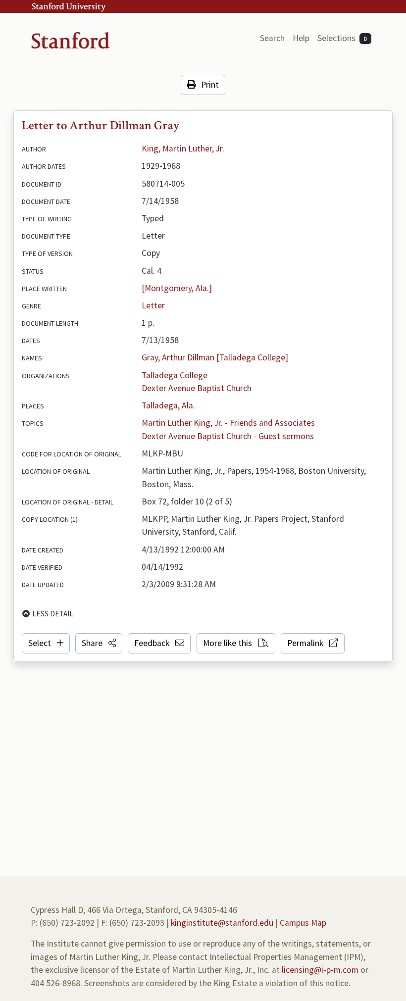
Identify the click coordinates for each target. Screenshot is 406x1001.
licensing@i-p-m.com (320, 969)
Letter (153, 305)
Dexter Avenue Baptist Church (197, 388)
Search (272, 38)
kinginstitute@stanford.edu (222, 922)
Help (301, 38)
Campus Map (303, 922)
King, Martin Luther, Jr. (183, 148)
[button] (98, 643)
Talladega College (174, 375)
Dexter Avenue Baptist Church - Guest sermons (228, 436)
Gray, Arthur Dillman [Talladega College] (215, 357)
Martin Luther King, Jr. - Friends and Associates (228, 422)
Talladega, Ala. (168, 405)
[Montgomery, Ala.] (177, 288)
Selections (342, 38)
